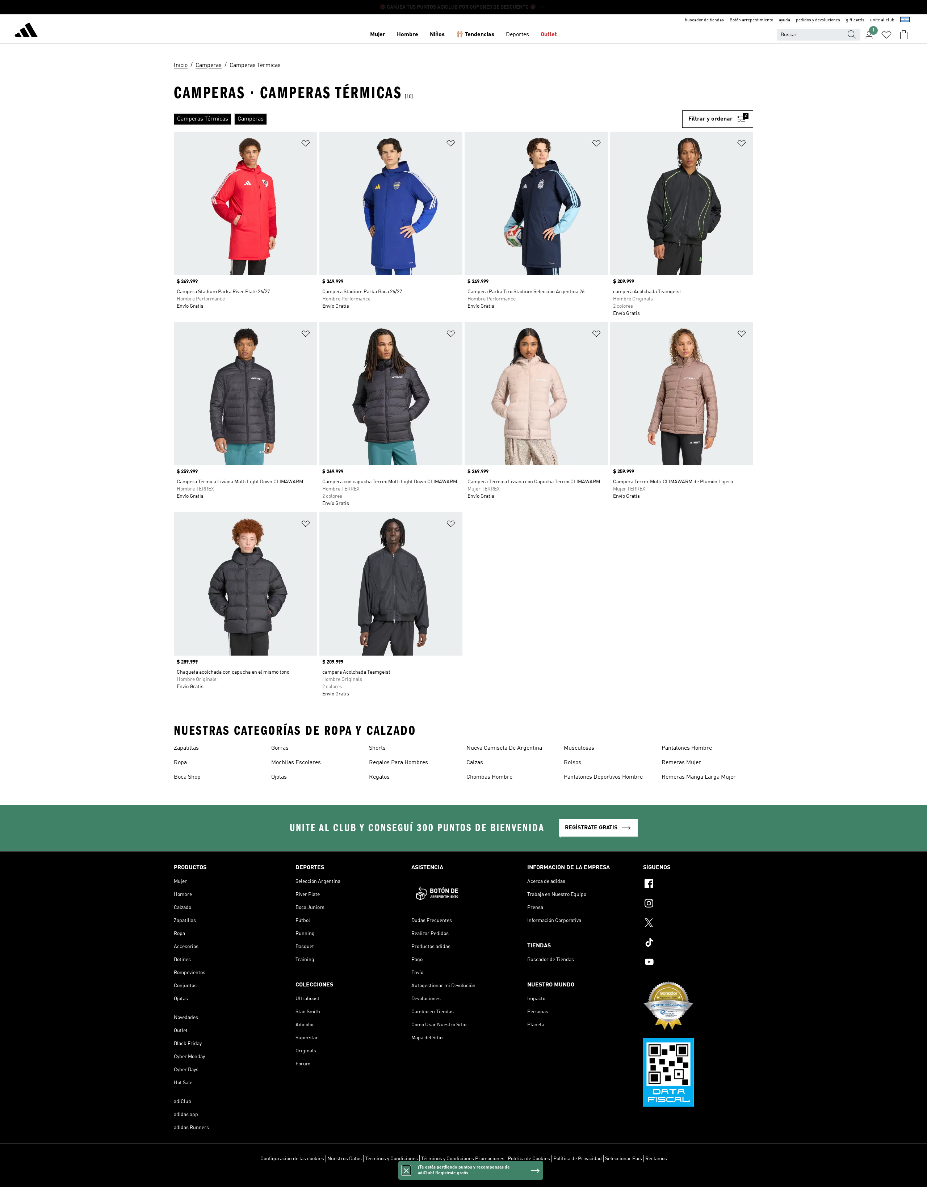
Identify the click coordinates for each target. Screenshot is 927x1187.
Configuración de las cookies (292, 1158)
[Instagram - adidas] (698, 904)
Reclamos (656, 1158)
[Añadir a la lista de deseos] (305, 145)
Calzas (474, 763)
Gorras (280, 748)
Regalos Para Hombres (398, 763)
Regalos (379, 777)
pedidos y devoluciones (818, 20)
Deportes (517, 35)
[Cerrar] (406, 1170)
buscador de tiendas (704, 20)
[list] (428, 119)
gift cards (855, 20)
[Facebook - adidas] (698, 885)
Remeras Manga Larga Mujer (699, 777)
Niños (437, 35)
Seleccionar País (623, 1158)
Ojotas (279, 777)
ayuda (784, 20)
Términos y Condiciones (391, 1158)
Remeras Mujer (681, 763)
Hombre (407, 35)
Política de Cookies (529, 1158)
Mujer (377, 35)
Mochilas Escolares (296, 763)
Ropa (180, 763)
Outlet (549, 35)
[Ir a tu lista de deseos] (886, 34)
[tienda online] (26, 31)
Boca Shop (187, 777)
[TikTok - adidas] (698, 943)
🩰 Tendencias (475, 35)
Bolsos (572, 763)
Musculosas (579, 748)
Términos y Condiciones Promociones (462, 1158)
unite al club (882, 20)
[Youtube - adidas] (698, 963)
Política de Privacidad (577, 1158)
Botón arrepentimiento (751, 20)
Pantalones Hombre (687, 748)
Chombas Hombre (489, 777)
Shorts (377, 748)
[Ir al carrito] (904, 34)
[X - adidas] (698, 924)
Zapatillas (186, 748)
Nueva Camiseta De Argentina (504, 748)
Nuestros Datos (344, 1158)
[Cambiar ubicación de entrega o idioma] (905, 20)
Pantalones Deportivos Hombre (603, 777)
